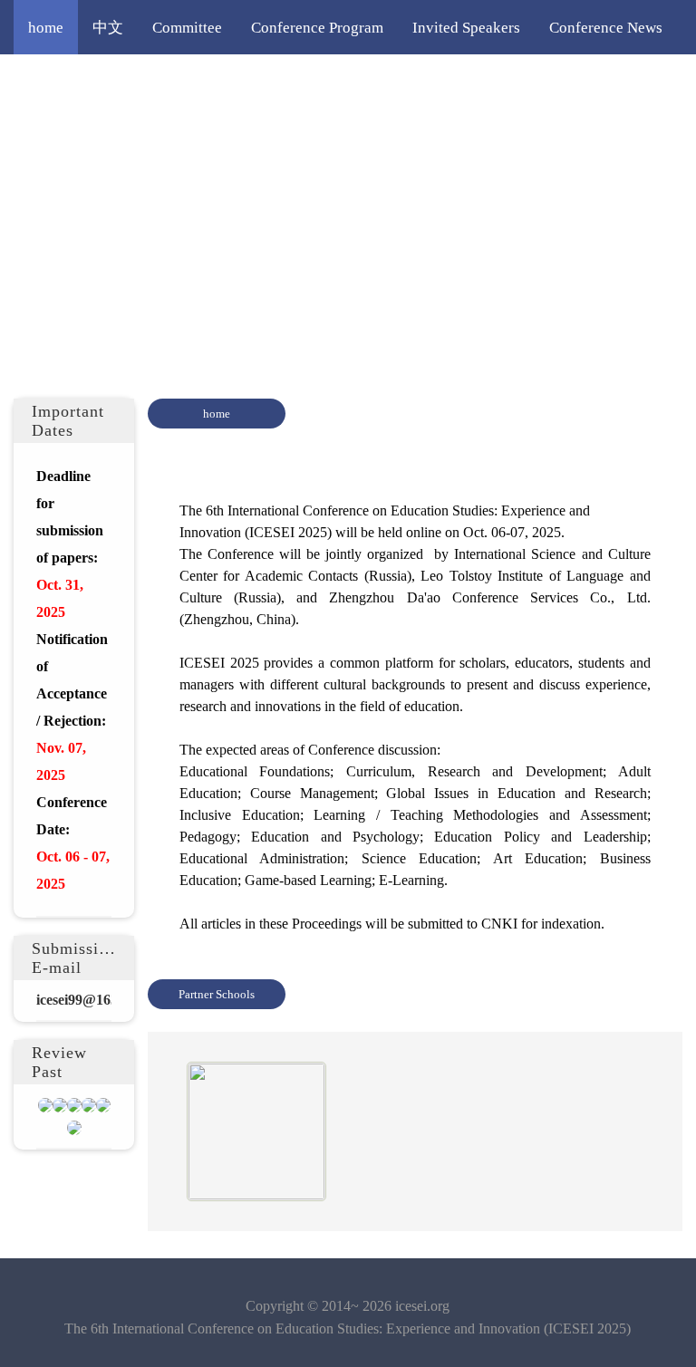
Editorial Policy (546, 81)
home (45, 27)
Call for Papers (208, 81)
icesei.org (422, 1306)
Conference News (605, 27)
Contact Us (165, 136)
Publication (65, 136)
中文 (107, 27)
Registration (427, 81)
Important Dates (79, 81)
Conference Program (317, 27)
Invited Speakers (466, 27)
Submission (322, 81)
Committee (187, 27)
